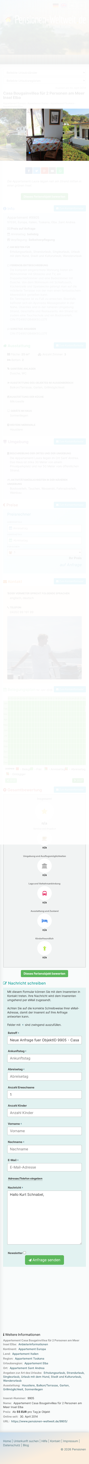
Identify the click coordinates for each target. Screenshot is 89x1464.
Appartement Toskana (29, 1358)
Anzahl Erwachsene (21, 1087)
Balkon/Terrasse (47, 1385)
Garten (64, 1385)
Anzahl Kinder (17, 1105)
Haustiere (28, 1385)
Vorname (14, 1123)
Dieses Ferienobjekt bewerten (44, 973)
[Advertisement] (44, 1300)
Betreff (13, 1033)
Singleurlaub (11, 1376)
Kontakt (55, 1441)
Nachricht (15, 1187)
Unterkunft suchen (26, 1441)
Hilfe (44, 1441)
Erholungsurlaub (54, 1372)
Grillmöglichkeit (13, 1389)
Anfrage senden (45, 1260)
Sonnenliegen (34, 1389)
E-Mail (12, 1160)
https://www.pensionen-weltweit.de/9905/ (39, 1421)
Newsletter (15, 1253)
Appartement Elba (36, 1363)
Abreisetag (15, 1069)
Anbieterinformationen (33, 1344)
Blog (26, 1445)
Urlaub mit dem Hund (35, 1376)
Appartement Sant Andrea (27, 1368)
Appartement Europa (32, 1349)
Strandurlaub (75, 1372)
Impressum (70, 1441)
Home (7, 1441)
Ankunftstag (16, 1051)
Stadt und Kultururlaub (66, 1376)
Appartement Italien (25, 1353)
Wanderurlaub (12, 1380)
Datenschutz (11, 1445)
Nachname (15, 1142)
